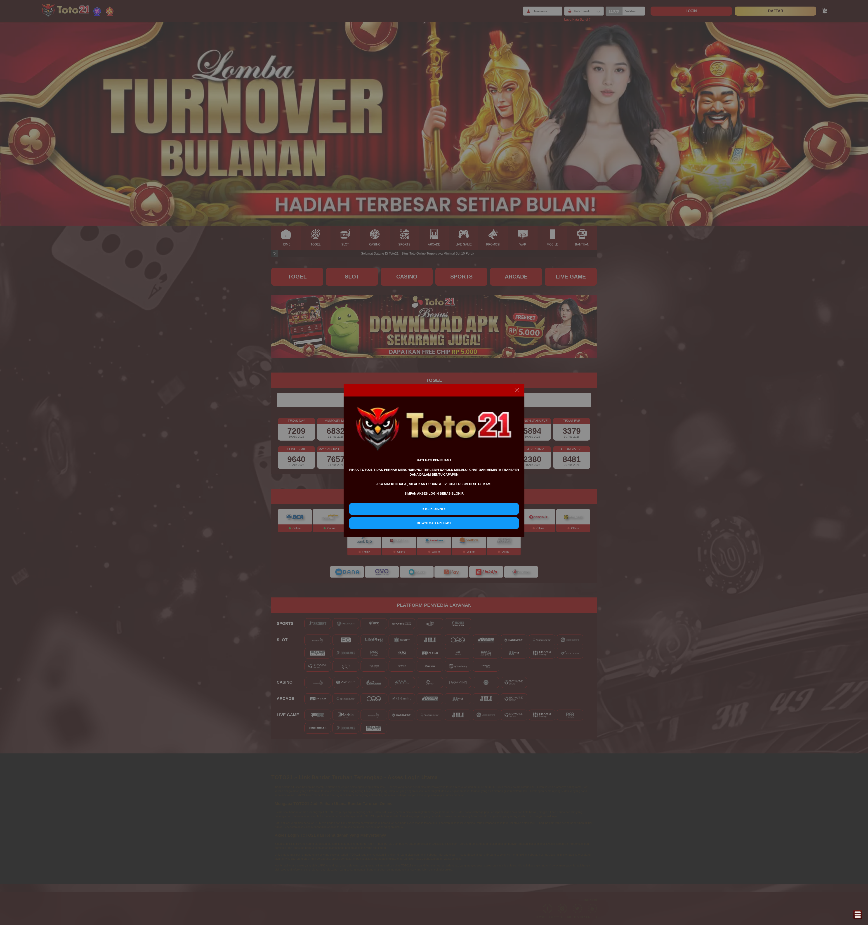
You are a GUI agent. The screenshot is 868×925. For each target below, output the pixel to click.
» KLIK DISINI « (434, 509)
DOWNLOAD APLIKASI (434, 523)
